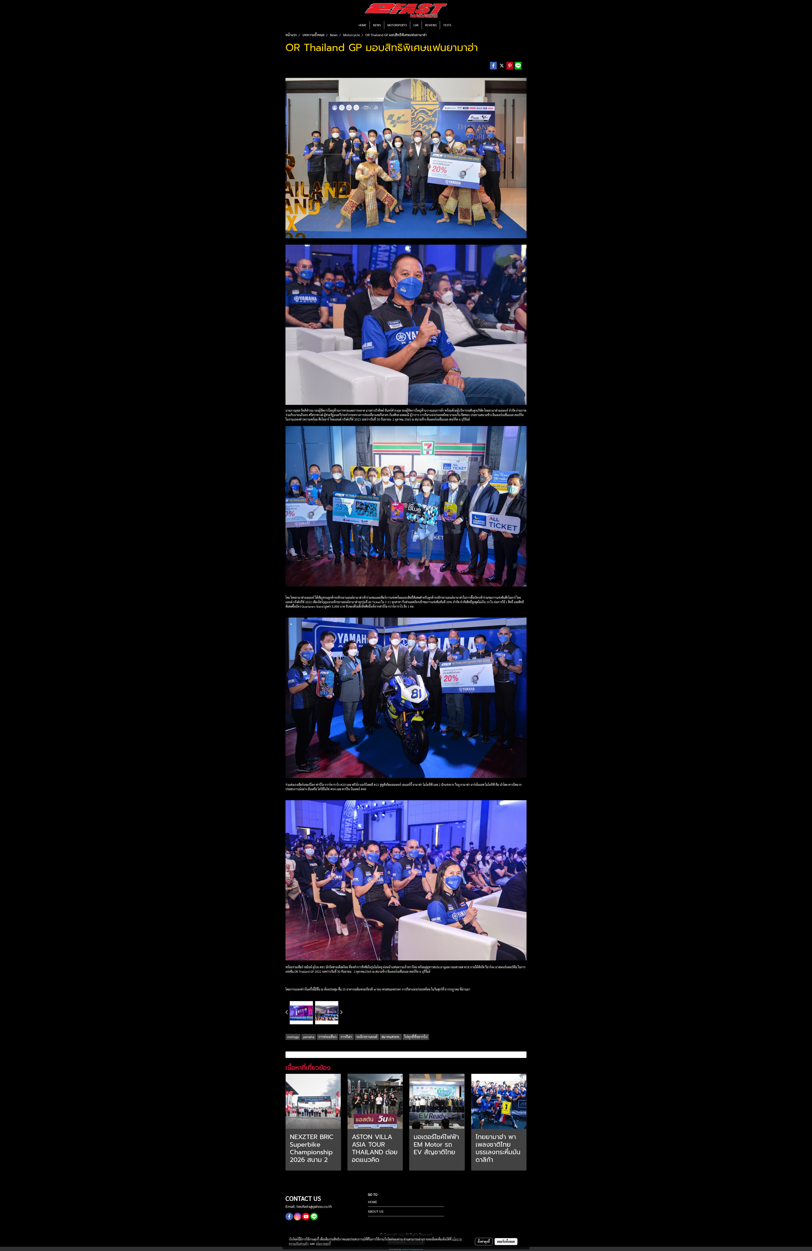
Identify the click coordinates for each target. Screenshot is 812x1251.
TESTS (447, 25)
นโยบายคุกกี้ (323, 1243)
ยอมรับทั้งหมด (506, 1241)
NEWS (377, 25)
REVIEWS (431, 25)
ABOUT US (375, 1211)
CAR (415, 25)
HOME (362, 25)
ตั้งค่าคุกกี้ (484, 1241)
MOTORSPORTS (397, 25)
